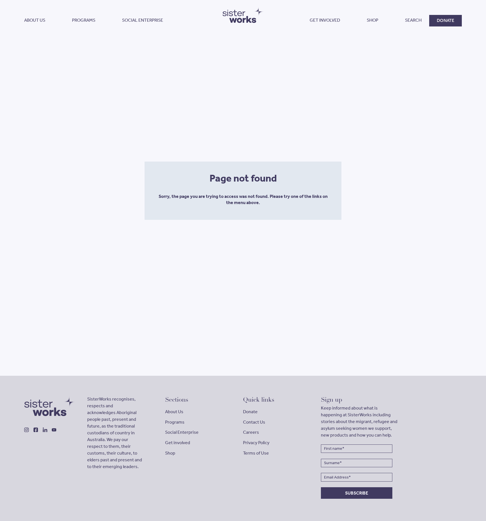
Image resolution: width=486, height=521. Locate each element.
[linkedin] (45, 430)
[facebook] (35, 430)
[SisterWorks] (47, 406)
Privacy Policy (256, 442)
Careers (251, 432)
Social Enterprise (182, 432)
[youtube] (54, 430)
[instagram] (26, 430)
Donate (250, 411)
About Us (174, 411)
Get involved (177, 442)
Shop (170, 453)
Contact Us (254, 422)
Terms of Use (256, 453)
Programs (174, 422)
